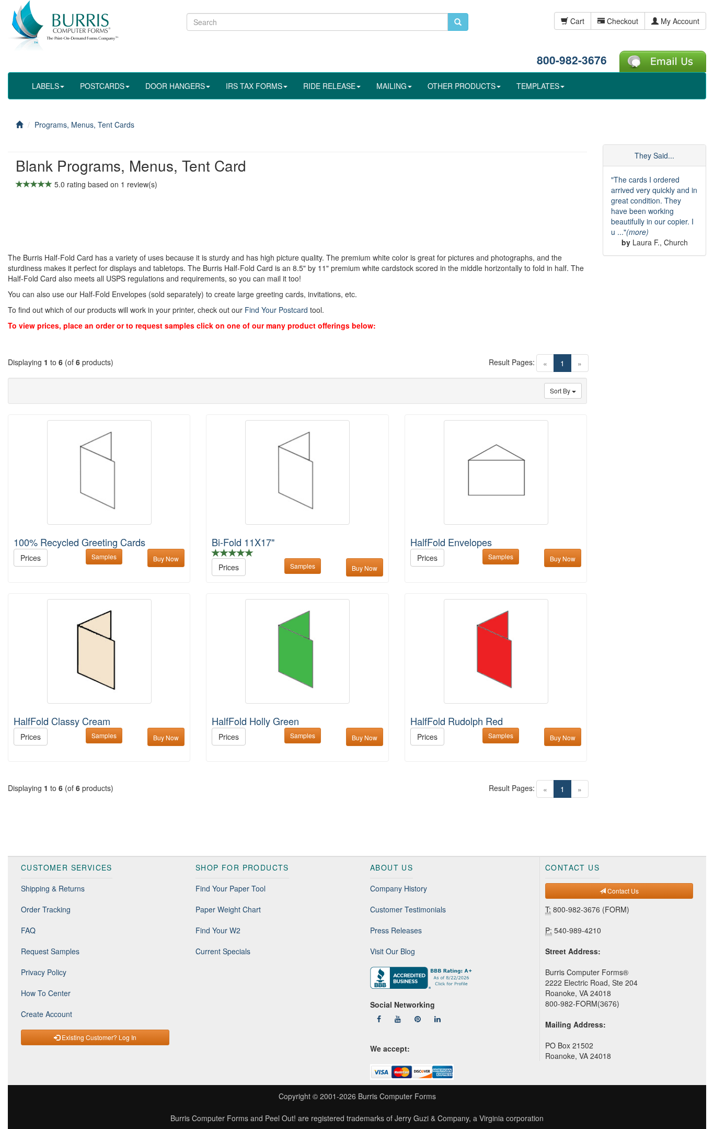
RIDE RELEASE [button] (329, 86)
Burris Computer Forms (397, 1096)
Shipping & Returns (53, 888)
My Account (679, 21)
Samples (104, 556)
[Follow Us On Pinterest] (418, 1019)
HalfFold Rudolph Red (456, 721)
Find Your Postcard (276, 309)
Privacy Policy (43, 972)
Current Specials (222, 951)
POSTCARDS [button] (102, 86)
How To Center (46, 993)
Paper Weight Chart (228, 909)
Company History (398, 888)
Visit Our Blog (392, 951)
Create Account (46, 1014)
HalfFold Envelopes (451, 542)
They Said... (654, 155)
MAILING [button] (391, 86)
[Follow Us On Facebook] (379, 1019)
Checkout (621, 21)
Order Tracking (46, 909)
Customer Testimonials (408, 909)
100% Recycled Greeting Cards (79, 542)
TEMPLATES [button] (537, 86)
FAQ (28, 930)
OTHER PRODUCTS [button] (462, 86)
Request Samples (50, 951)
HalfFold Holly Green (255, 721)
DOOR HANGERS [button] (175, 86)
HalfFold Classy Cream (62, 721)
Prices (30, 557)
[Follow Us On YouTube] (398, 1019)
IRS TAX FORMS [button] (254, 86)
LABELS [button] (45, 86)
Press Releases (396, 930)
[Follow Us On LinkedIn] (437, 1019)
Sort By (561, 390)
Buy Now (166, 558)
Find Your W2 (217, 930)
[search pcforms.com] (457, 22)
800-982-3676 (572, 59)
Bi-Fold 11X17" (243, 542)
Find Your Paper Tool (230, 888)
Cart (576, 21)
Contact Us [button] (622, 890)
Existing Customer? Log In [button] (98, 1037)
